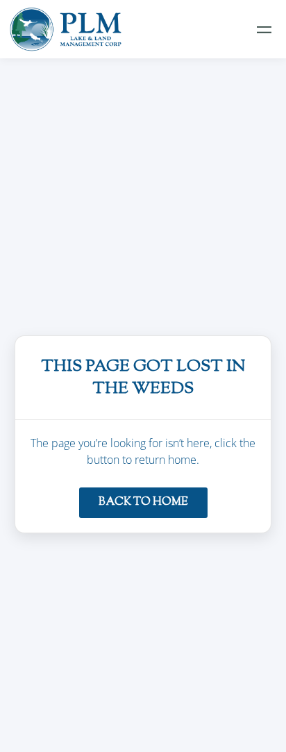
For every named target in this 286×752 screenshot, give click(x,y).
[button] (264, 29)
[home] (65, 29)
